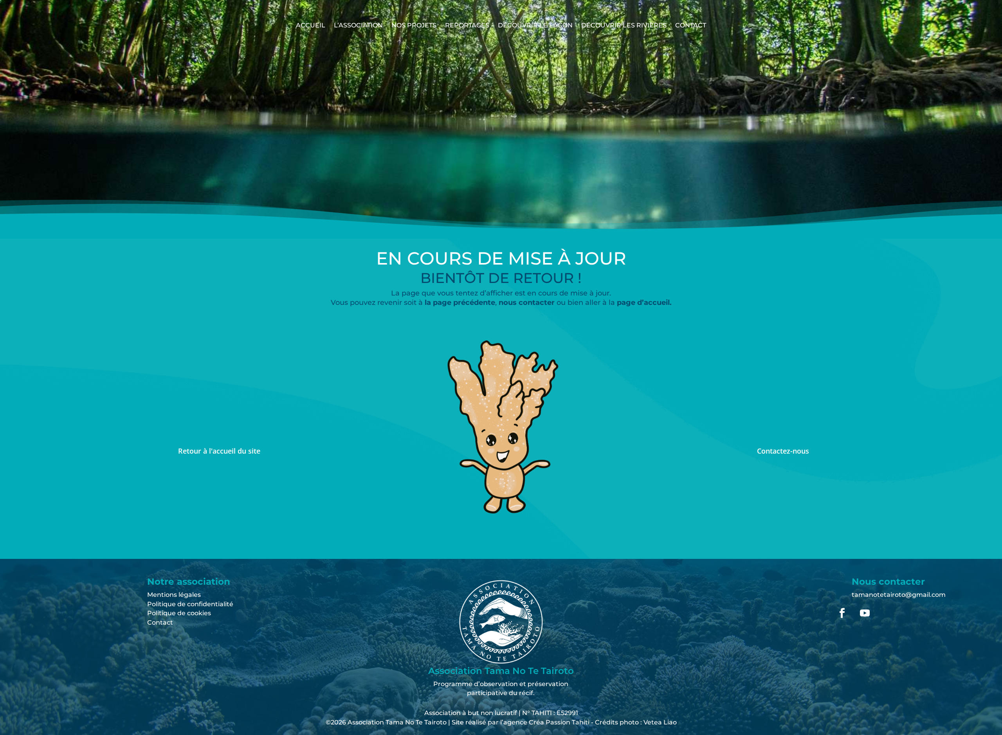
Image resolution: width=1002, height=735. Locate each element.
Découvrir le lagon (535, 25)
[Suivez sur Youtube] (864, 613)
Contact (690, 25)
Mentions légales (174, 594)
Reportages (467, 25)
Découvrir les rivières (624, 25)
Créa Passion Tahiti (559, 722)
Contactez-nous (783, 451)
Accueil (310, 25)
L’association (358, 25)
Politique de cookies (179, 613)
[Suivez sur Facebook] (842, 613)
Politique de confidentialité (190, 604)
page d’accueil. (644, 302)
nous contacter (528, 302)
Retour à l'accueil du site (219, 451)
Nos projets (413, 25)
